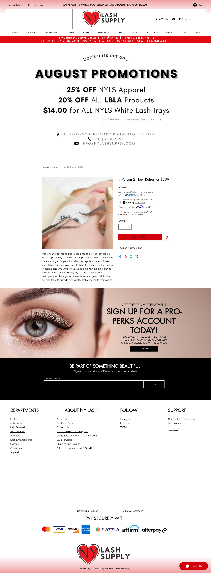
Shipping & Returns (14, 5)
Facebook (125, 423)
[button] (173, 18)
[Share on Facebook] (120, 256)
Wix (129, 568)
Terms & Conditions (132, 510)
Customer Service (35, 5)
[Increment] (129, 227)
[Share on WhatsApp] (131, 256)
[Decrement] (121, 227)
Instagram (125, 419)
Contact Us (186, 19)
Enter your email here (53, 378)
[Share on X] (136, 256)
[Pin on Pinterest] (125, 256)
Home (45, 166)
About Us (62, 419)
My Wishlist (163, 19)
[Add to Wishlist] (166, 237)
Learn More (139, 195)
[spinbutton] (125, 227)
